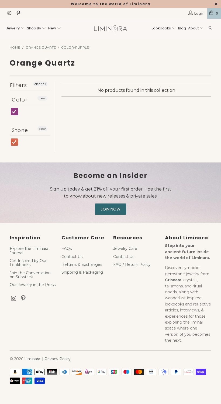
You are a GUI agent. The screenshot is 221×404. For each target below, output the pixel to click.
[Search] (210, 28)
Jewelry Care (125, 248)
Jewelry (13, 28)
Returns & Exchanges (81, 264)
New (52, 28)
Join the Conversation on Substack (30, 274)
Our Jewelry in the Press (33, 284)
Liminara (32, 359)
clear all (40, 84)
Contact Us (71, 256)
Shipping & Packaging (82, 272)
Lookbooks (162, 28)
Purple (23, 114)
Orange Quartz (24, 145)
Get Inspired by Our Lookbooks (28, 262)
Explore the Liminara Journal (29, 250)
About (193, 28)
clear (42, 98)
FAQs (66, 248)
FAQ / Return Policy (132, 264)
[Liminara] (110, 29)
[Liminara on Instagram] (9, 13)
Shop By (34, 28)
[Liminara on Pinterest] (17, 13)
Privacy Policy (57, 359)
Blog (182, 28)
